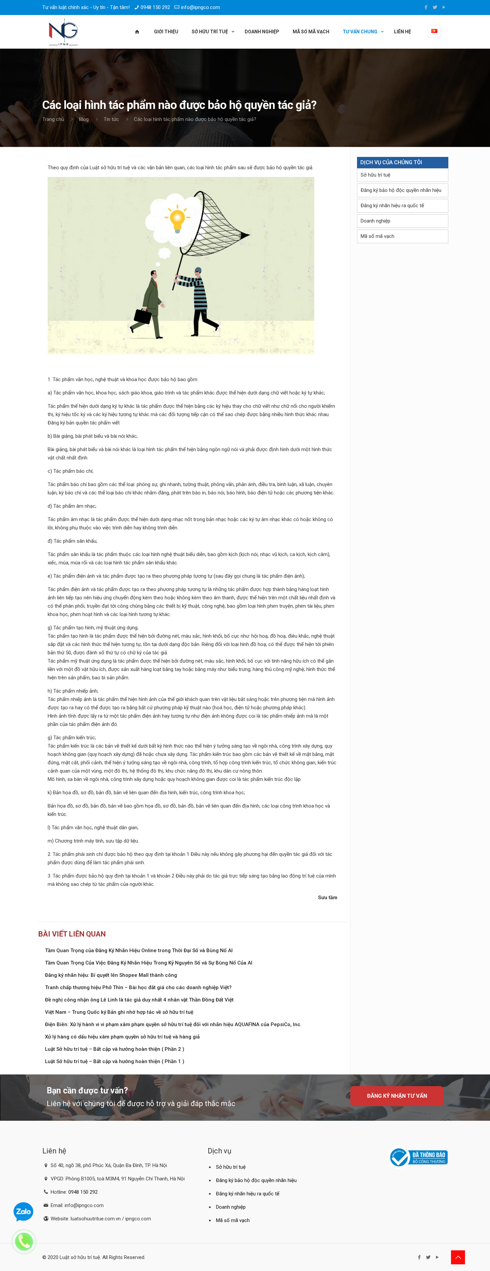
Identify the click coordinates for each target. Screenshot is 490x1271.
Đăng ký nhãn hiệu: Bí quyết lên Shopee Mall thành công (111, 975)
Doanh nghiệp (375, 221)
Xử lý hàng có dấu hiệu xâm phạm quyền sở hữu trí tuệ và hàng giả (122, 1037)
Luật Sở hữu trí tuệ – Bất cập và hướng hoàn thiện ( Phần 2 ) (114, 1049)
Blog (84, 119)
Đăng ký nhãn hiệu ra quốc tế (392, 206)
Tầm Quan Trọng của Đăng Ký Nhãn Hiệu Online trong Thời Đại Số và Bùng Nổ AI (139, 950)
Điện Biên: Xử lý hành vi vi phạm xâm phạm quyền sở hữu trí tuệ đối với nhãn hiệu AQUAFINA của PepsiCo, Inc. (173, 1024)
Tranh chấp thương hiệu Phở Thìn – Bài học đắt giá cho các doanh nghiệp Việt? (138, 987)
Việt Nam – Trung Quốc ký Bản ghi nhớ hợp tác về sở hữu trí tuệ (119, 1012)
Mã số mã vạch (377, 236)
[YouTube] (444, 7)
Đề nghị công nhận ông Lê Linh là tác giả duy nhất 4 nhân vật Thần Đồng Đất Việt (139, 1000)
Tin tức (111, 119)
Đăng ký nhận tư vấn (397, 1096)
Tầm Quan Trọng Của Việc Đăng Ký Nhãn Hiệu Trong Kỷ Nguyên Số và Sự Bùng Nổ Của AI (148, 963)
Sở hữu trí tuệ (375, 175)
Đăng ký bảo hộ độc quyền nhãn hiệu (401, 190)
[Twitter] (435, 7)
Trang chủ (53, 119)
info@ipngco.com (200, 7)
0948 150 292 (155, 7)
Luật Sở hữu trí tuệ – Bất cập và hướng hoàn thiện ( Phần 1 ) (114, 1061)
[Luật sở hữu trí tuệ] (63, 31)
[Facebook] (426, 7)
